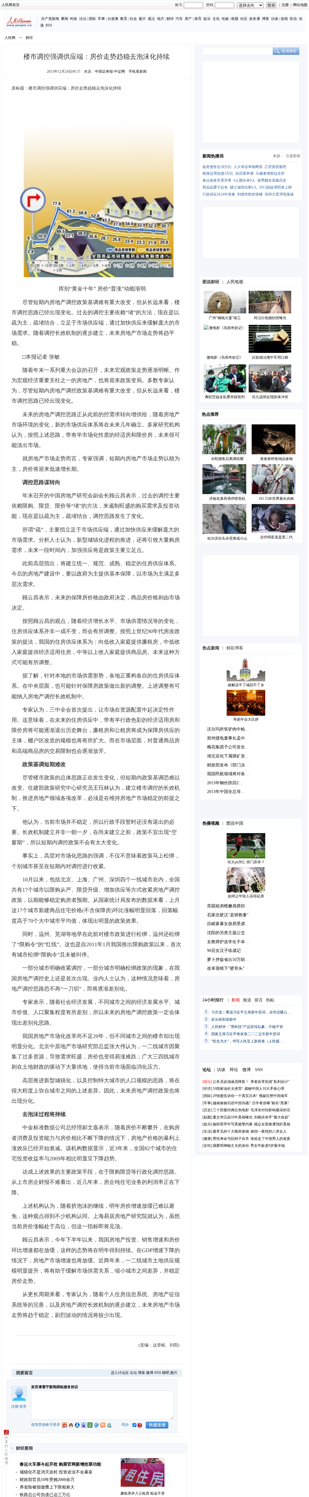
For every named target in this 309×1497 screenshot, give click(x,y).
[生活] (207, 1131)
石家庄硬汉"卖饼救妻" (228, 915)
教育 (123, 19)
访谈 (274, 19)
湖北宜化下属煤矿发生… (230, 756)
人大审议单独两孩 (248, 167)
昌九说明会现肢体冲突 (270, 397)
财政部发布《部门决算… (230, 765)
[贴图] (207, 1117)
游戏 (284, 19)
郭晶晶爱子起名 (215, 187)
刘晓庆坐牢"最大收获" (272, 1117)
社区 (243, 19)
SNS (157, 1373)
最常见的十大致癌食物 (231, 1131)
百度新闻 (293, 156)
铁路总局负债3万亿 (217, 173)
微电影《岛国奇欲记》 (225, 357)
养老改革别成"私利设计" (270, 1082)
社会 (133, 19)
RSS (49, 25)
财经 (170, 19)
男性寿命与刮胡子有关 (231, 1139)
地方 (160, 19)
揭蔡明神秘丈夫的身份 (231, 1145)
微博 (149, 1373)
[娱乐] (207, 1124)
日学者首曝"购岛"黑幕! (270, 1103)
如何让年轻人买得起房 (246, 896)
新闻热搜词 (213, 156)
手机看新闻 (138, 71)
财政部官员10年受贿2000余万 (47, 1479)
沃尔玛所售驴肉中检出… (230, 729)
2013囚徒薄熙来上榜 (275, 187)
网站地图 (300, 5)
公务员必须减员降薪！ (231, 1082)
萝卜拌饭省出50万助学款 (230, 959)
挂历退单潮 (244, 173)
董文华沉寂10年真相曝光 (233, 1117)
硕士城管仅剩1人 (243, 187)
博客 (265, 19)
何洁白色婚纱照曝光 (270, 318)
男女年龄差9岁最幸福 (267, 1145)
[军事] (207, 1103)
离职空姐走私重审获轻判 (225, 397)
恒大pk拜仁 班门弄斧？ (246, 862)
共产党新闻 (50, 19)
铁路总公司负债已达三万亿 (45, 1494)
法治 (82, 19)
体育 (198, 19)
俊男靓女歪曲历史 (271, 180)
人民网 (10, 38)
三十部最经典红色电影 (231, 1110)
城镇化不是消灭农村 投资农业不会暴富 (56, 1472)
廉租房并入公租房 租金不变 (142, 1493)
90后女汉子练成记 (224, 950)
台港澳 (112, 19)
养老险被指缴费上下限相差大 (47, 1487)
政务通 (254, 19)
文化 (216, 19)
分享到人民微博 (6, 1450)
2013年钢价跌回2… (225, 783)
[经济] (207, 1088)
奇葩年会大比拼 (246, 719)
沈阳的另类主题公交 (226, 933)
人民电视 (234, 282)
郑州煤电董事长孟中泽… (230, 738)
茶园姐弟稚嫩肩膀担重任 (230, 906)
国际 (92, 19)
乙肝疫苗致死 (275, 167)
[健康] (207, 1139)
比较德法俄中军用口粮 (270, 357)
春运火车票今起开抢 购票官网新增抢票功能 (60, 1464)
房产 (188, 19)
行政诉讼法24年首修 (218, 194)
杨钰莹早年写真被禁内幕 (233, 1124)
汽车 (179, 19)
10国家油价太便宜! (228, 1088)
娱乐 (207, 19)
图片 (142, 19)
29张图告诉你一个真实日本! (235, 1096)
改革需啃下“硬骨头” (225, 968)
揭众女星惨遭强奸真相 (272, 1124)
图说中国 (234, 823)
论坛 (133, 1373)
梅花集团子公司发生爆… (230, 747)
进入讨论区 (120, 1373)
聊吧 (165, 1373)
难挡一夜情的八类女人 (268, 1131)
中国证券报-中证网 (110, 71)
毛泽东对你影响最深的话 (270, 1110)
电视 (234, 19)
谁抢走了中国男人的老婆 (270, 1139)
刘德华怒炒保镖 (250, 194)
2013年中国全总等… (226, 791)
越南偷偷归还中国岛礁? (231, 1103)
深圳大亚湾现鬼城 (279, 194)
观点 (151, 19)
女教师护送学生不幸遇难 (230, 942)
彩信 (293, 19)
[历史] (207, 1110)
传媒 (225, 19)
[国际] (207, 1096)
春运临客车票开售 (216, 180)
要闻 (64, 19)
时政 (73, 19)
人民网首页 (11, 5)
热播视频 (210, 823)
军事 (101, 19)
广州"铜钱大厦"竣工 (225, 318)
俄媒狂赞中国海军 (273, 1096)
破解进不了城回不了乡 (246, 685)
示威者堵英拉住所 (270, 173)
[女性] (207, 1145)
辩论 (234, 1069)
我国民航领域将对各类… (230, 774)
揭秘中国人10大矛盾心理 (264, 1088)
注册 (285, 5)
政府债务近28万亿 (216, 167)
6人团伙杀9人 (244, 180)
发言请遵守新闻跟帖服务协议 (54, 1387)
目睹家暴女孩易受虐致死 (230, 923)
